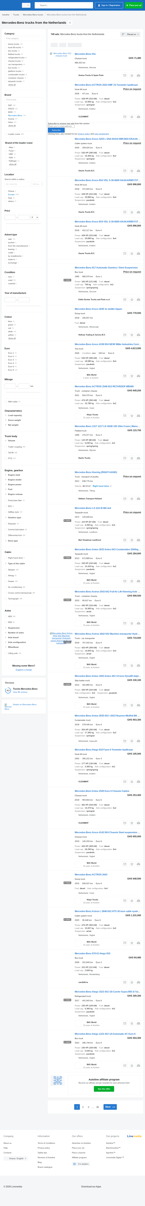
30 (97, 1107)
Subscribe (56, 130)
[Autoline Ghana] (10, 5)
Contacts (7, 1153)
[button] (131, 75)
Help (6, 1148)
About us (7, 1143)
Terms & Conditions (46, 1143)
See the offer (104, 1089)
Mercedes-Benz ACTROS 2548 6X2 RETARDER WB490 (104, 386)
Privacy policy (44, 1148)
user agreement (101, 134)
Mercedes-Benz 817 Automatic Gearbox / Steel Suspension (106, 267)
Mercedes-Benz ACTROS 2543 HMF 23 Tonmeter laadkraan (106, 85)
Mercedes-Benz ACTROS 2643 (91, 874)
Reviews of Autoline (46, 1157)
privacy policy (84, 134)
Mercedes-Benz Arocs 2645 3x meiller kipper (98, 309)
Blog (40, 1162)
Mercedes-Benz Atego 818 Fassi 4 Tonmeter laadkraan (104, 749)
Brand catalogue (45, 1167)
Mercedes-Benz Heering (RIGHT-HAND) (96, 472)
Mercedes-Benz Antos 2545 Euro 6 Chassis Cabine (102, 791)
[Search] (37, 5)
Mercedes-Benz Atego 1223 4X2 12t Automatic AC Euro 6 (105, 1034)
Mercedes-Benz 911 (85, 54)
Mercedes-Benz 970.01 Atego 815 (92, 953)
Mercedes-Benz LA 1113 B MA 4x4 (93, 508)
